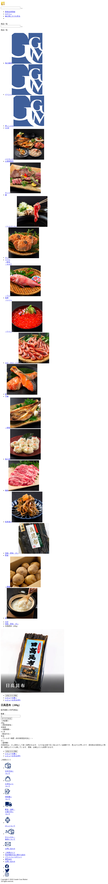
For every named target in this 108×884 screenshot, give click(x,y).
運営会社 (8, 859)
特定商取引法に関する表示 (15, 855)
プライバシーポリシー (13, 857)
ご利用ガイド (10, 852)
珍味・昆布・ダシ (12, 624)
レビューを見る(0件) (12, 700)
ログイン (8, 14)
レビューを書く (11, 698)
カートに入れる (6, 718)
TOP (6, 622)
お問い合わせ (10, 861)
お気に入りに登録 (11, 695)
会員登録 (10, 12)
